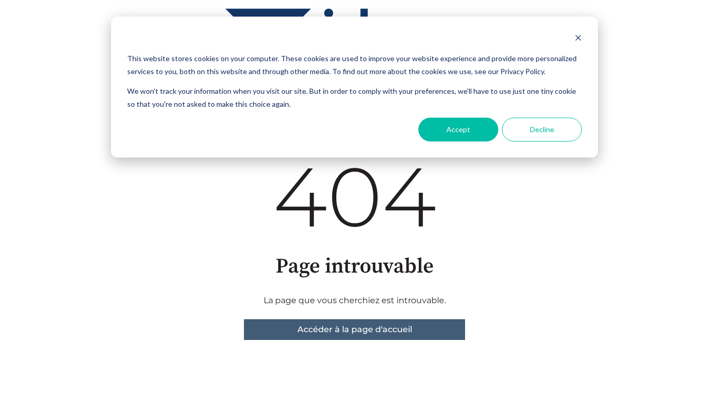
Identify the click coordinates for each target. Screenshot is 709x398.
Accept (458, 129)
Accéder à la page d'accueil (354, 329)
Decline (542, 129)
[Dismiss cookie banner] (578, 39)
